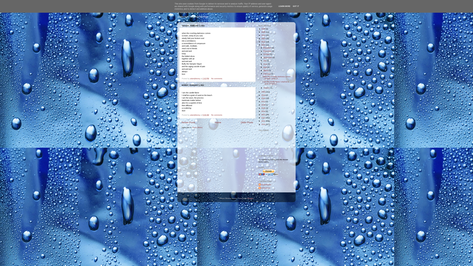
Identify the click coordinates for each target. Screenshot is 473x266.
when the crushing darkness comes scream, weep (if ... (276, 78)
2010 (263, 124)
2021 (263, 45)
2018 (263, 98)
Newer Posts (188, 122)
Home (218, 122)
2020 (263, 92)
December (267, 48)
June (265, 64)
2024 (263, 35)
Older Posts (247, 122)
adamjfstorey (266, 184)
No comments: (217, 79)
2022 (263, 42)
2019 (263, 95)
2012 (263, 118)
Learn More (284, 6)
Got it (296, 6)
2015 (263, 108)
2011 (263, 121)
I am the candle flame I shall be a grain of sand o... (276, 83)
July (265, 61)
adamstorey (265, 188)
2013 (263, 115)
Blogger (250, 198)
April (265, 67)
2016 (263, 105)
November (267, 51)
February (267, 74)
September (267, 57)
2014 (263, 111)
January (266, 88)
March (266, 70)
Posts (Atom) (197, 127)
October (266, 54)
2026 (263, 29)
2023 (263, 39)
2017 (263, 102)
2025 (263, 32)
